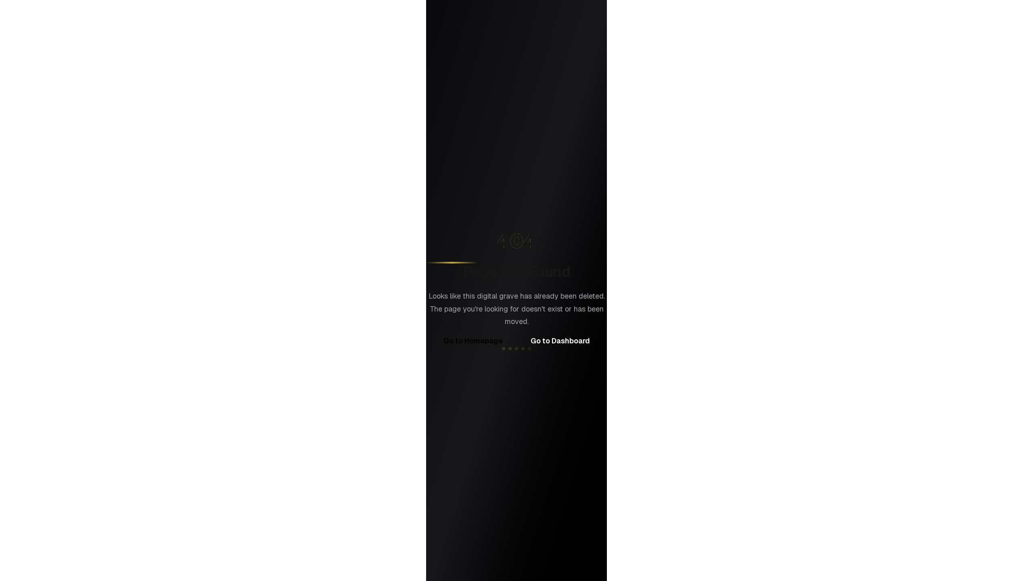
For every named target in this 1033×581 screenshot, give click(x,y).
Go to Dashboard (560, 340)
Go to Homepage (473, 340)
